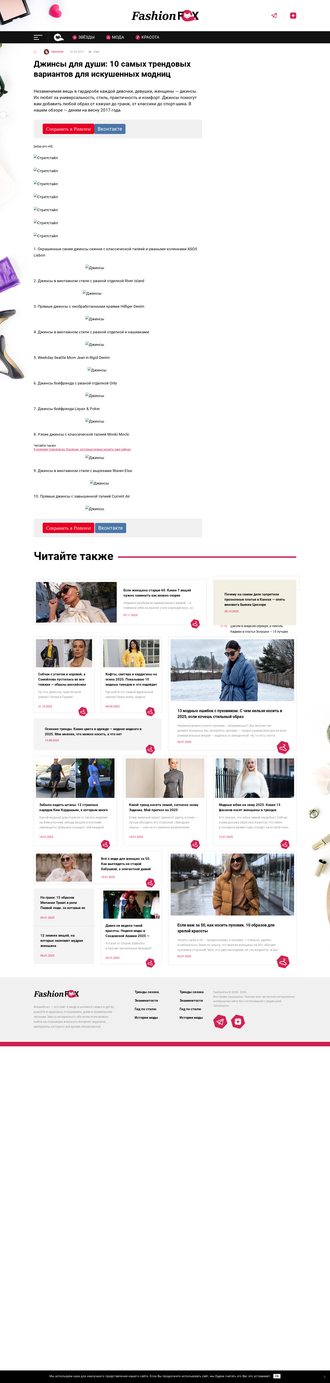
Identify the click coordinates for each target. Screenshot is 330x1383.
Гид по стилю (145, 1009)
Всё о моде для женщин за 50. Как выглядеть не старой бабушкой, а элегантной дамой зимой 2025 (126, 866)
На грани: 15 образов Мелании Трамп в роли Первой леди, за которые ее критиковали (62, 905)
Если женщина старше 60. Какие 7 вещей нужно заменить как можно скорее (157, 592)
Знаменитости (146, 1001)
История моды (146, 1018)
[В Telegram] (271, 15)
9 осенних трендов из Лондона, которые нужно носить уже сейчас (82, 449)
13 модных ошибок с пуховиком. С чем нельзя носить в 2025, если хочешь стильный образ (229, 713)
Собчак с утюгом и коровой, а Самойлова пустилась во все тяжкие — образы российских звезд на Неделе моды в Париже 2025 (62, 684)
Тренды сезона (147, 992)
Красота (150, 37)
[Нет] (324, 1376)
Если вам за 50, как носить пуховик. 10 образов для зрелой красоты (226, 928)
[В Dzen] (290, 15)
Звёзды (86, 37)
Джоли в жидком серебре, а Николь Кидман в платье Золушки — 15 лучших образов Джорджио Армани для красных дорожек (260, 629)
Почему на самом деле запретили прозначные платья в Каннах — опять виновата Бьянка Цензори (254, 599)
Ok (277, 1376)
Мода (118, 37)
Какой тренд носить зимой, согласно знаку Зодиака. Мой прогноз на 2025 (163, 807)
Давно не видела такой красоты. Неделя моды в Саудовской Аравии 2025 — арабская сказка (127, 933)
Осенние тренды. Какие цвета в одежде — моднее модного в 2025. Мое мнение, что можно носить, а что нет (93, 731)
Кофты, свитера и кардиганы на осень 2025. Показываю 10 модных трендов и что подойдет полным (131, 682)
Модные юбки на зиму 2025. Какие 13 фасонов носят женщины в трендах (249, 807)
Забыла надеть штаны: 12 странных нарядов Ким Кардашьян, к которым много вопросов (73, 810)
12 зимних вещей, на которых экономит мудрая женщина (61, 940)
